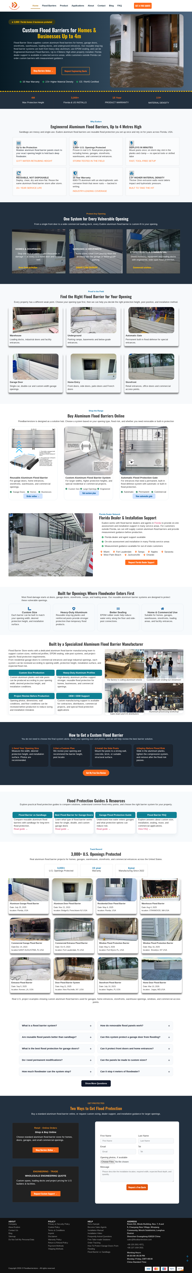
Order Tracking (94, 1243)
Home (35, 6)
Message (104, 1167)
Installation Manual (95, 1230)
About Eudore (14, 1227)
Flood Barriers (49, 6)
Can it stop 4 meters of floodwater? (120, 1071)
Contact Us (13, 1230)
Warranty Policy (55, 1239)
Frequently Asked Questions (100, 1236)
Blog (111, 6)
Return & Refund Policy (58, 1243)
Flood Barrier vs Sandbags (99, 1252)
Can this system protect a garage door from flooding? (130, 1037)
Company (12, 1224)
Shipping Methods (55, 1249)
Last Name (143, 1136)
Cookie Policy (54, 1227)
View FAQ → (144, 829)
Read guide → (21, 829)
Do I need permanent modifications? (42, 1060)
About (91, 6)
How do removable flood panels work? (121, 1025)
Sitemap (12, 1236)
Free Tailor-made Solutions (99, 1239)
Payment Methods (56, 1246)
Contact (101, 6)
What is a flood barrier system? (39, 1025)
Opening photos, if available (113, 1157)
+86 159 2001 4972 (135, 1244)
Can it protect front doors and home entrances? (127, 1048)
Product (64, 6)
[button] (31, 22)
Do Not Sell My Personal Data (21, 1239)
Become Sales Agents (97, 1227)
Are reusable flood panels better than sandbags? (49, 1037)
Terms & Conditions (56, 1230)
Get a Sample (93, 1224)
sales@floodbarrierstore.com (139, 1239)
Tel (139, 1147)
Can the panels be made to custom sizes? (123, 1060)
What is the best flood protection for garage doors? (50, 1048)
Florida (157, 523)
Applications (78, 6)
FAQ (119, 6)
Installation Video (95, 1233)
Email (103, 1147)
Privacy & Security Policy (59, 1224)
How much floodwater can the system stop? (46, 1071)
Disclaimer (52, 1236)
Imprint (51, 1233)
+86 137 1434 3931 (135, 1248)
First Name (105, 1136)
